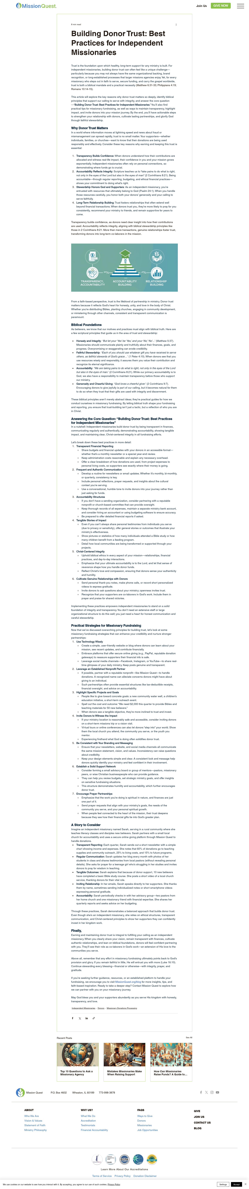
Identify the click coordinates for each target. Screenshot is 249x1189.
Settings (223, 1184)
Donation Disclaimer (145, 1175)
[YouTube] (217, 1092)
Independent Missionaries (83, 1008)
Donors (101, 1008)
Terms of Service (102, 1175)
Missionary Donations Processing (122, 1008)
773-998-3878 (107, 1092)
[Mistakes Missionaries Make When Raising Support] (124, 1054)
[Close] (245, 1184)
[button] (240, 6)
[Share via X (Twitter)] (79, 1018)
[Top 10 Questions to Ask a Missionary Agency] (78, 1054)
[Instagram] (212, 1092)
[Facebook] (201, 1092)
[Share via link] (93, 1018)
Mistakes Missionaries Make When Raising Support (124, 1073)
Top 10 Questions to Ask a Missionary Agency (76, 1073)
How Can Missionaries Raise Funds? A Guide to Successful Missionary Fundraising (169, 1073)
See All (189, 1037)
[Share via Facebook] (72, 1018)
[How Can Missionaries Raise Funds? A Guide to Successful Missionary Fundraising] (171, 1054)
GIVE (197, 1111)
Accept (236, 1184)
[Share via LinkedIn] (86, 1018)
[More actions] (176, 24)
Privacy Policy (123, 1175)
